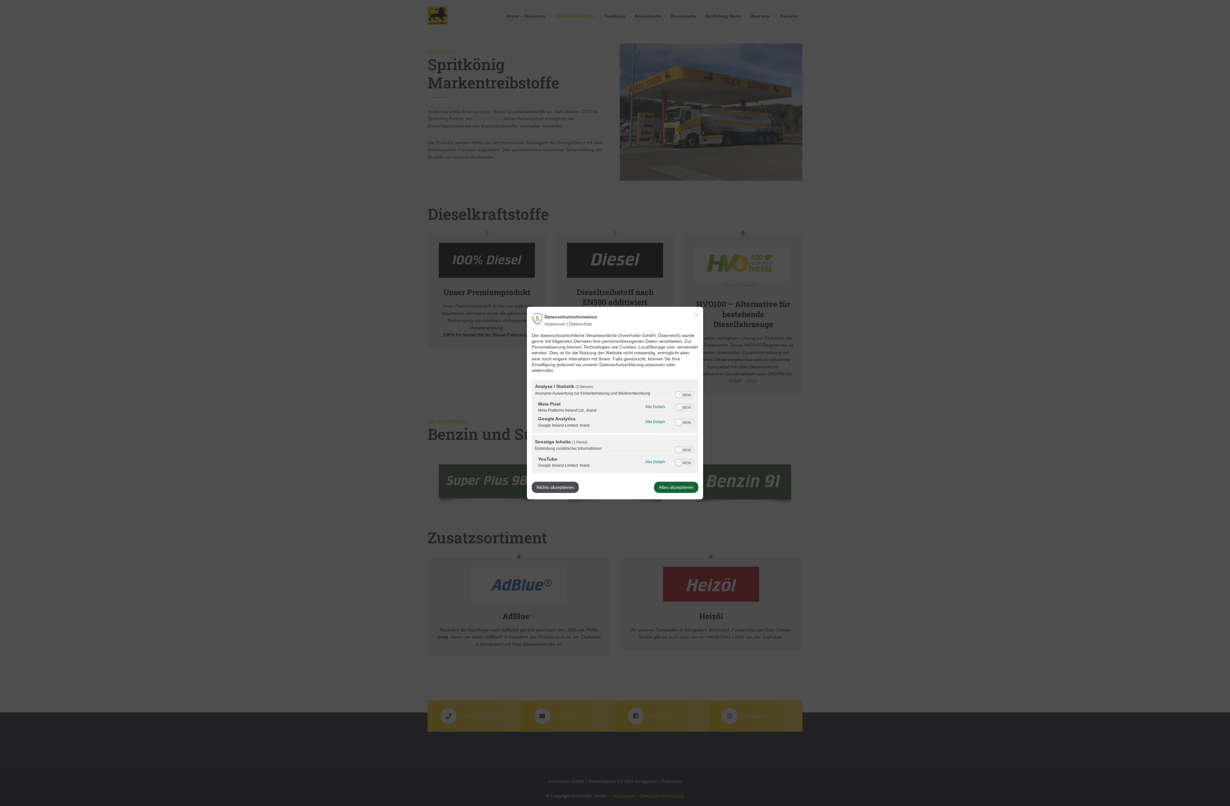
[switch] (684, 394)
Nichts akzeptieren (555, 487)
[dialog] (615, 403)
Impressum (555, 324)
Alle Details (655, 406)
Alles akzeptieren (676, 487)
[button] (679, 395)
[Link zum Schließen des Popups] (696, 315)
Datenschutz (580, 324)
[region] (615, 427)
